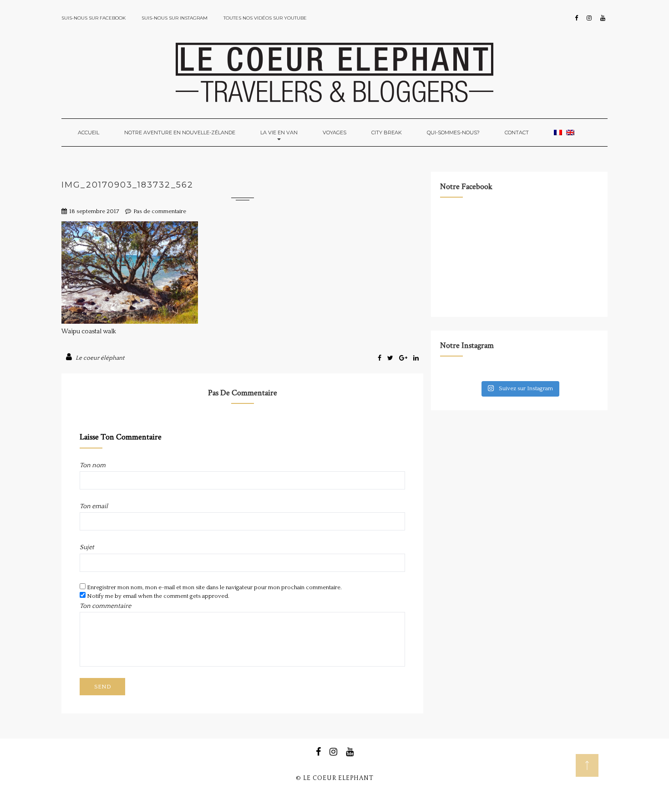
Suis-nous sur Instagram (175, 18)
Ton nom (93, 465)
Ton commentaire (105, 606)
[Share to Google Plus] (404, 358)
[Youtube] (602, 18)
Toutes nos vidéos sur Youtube (265, 18)
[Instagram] (589, 18)
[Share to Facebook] (380, 358)
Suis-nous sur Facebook (93, 18)
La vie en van (279, 132)
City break (386, 132)
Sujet (87, 547)
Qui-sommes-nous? (453, 132)
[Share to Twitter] (391, 358)
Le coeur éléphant (100, 358)
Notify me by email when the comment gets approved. (157, 596)
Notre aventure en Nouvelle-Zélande (179, 132)
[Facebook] (576, 18)
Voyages (334, 132)
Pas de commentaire (159, 211)
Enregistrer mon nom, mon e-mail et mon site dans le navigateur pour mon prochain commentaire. (214, 587)
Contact (517, 132)
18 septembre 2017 (94, 211)
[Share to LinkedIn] (416, 358)
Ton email (94, 506)
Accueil (88, 132)
